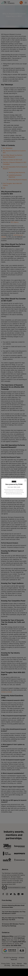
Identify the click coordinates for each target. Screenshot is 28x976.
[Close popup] (25, 480)
